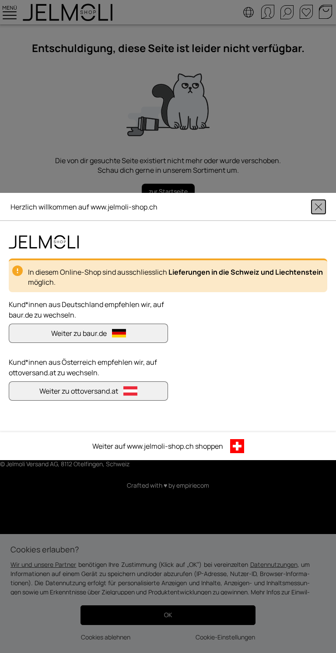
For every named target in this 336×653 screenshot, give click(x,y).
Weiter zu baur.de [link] (79, 333)
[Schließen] (319, 207)
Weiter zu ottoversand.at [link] (78, 391)
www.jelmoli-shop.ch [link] (160, 446)
